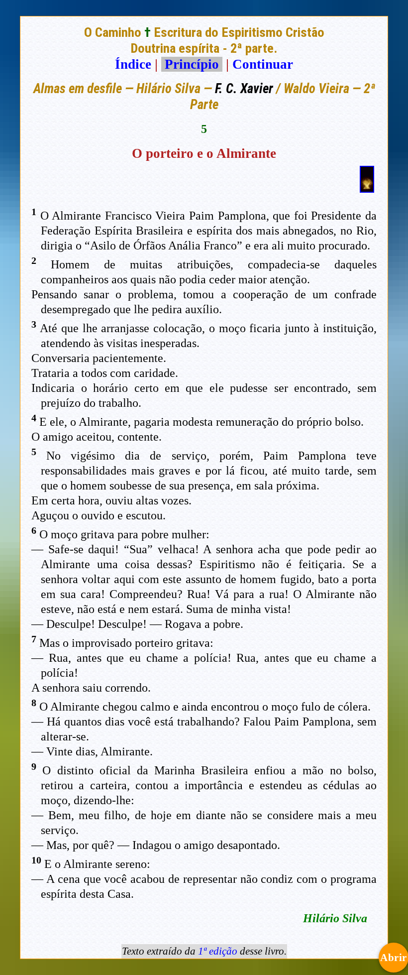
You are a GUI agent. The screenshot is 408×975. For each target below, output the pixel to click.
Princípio (191, 64)
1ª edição (217, 951)
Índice (133, 64)
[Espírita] (367, 188)
